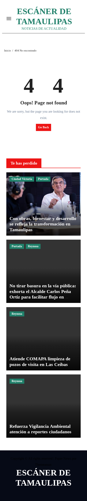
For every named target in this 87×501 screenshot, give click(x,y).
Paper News (63, 458)
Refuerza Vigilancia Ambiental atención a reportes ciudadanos (40, 429)
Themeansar (43, 464)
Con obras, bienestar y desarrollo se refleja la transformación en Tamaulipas (43, 224)
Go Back (43, 127)
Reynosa (33, 246)
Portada (43, 179)
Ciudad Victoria (22, 179)
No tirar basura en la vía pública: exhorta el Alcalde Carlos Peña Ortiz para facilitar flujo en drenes (43, 294)
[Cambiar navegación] (8, 18)
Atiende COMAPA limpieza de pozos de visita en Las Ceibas (40, 361)
